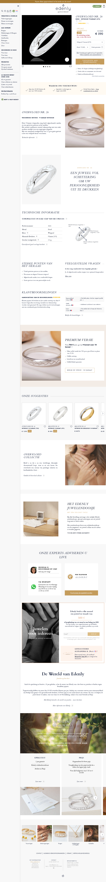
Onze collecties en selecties (9, 82)
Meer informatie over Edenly (61, 706)
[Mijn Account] (8, 11)
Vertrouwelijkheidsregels (81, 853)
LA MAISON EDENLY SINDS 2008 (7, 76)
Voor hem (4, 55)
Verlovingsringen (6, 18)
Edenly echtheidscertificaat (85, 74)
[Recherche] (2, 11)
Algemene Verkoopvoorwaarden (54, 853)
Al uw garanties (6, 79)
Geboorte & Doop (6, 58)
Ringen (3, 30)
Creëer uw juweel (6, 84)
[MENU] (18, 6)
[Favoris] (5, 11)
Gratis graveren (96, 47)
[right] (67, 60)
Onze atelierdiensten (7, 87)
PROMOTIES (5, 62)
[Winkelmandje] (11, 11)
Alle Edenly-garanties (98, 76)
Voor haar (4, 53)
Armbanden (4, 38)
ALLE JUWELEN (6, 28)
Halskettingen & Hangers (9, 33)
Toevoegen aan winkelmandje (91, 62)
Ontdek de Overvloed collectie (33, 476)
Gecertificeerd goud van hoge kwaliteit (33, 244)
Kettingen (4, 40)
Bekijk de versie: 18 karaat (79, 370)
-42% (79, 33)
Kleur (24, 233)
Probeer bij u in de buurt (8, 94)
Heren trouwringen (7, 23)
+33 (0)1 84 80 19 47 (54, 862)
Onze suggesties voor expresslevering (90, 55)
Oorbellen (4, 35)
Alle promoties (5, 64)
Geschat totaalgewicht (29, 240)
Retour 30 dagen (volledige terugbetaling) (90, 68)
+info (94, 639)
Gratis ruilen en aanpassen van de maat (89, 71)
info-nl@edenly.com (53, 865)
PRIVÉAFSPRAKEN (7, 91)
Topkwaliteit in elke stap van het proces (43, 219)
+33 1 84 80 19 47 (81, 577)
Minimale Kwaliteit (28, 236)
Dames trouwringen (7, 21)
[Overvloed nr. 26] (47, 40)
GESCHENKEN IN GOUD (9, 50)
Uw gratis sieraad (7, 68)
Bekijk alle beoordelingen (72, 315)
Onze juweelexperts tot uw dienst (91, 90)
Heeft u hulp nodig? (11, 99)
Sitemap (69, 853)
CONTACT (39, 853)
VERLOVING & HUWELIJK (9, 16)
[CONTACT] (13, 11)
